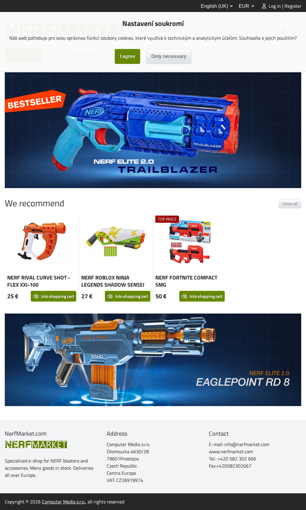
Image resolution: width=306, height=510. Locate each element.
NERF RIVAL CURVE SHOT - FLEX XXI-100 (38, 281)
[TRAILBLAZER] (153, 130)
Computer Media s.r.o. (63, 501)
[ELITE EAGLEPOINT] (153, 360)
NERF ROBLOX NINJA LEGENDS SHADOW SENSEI (112, 281)
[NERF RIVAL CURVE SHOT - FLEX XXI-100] (41, 242)
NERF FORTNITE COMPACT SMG (186, 281)
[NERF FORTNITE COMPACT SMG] (190, 242)
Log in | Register (285, 6)
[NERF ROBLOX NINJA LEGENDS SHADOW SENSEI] (115, 242)
